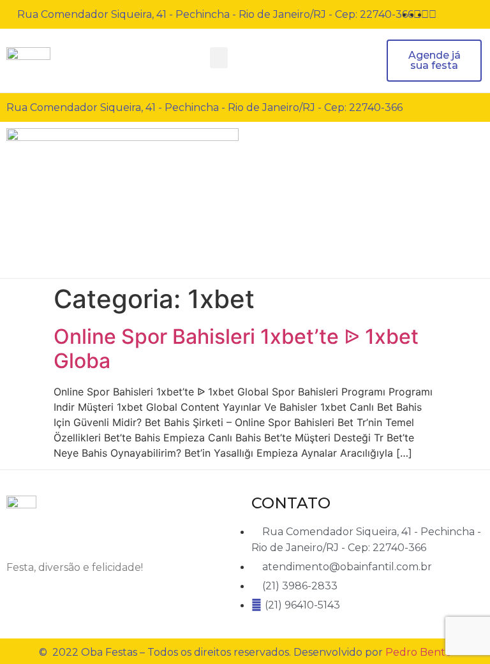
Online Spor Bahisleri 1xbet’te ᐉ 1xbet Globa (236, 348)
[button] (219, 57)
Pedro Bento (418, 652)
